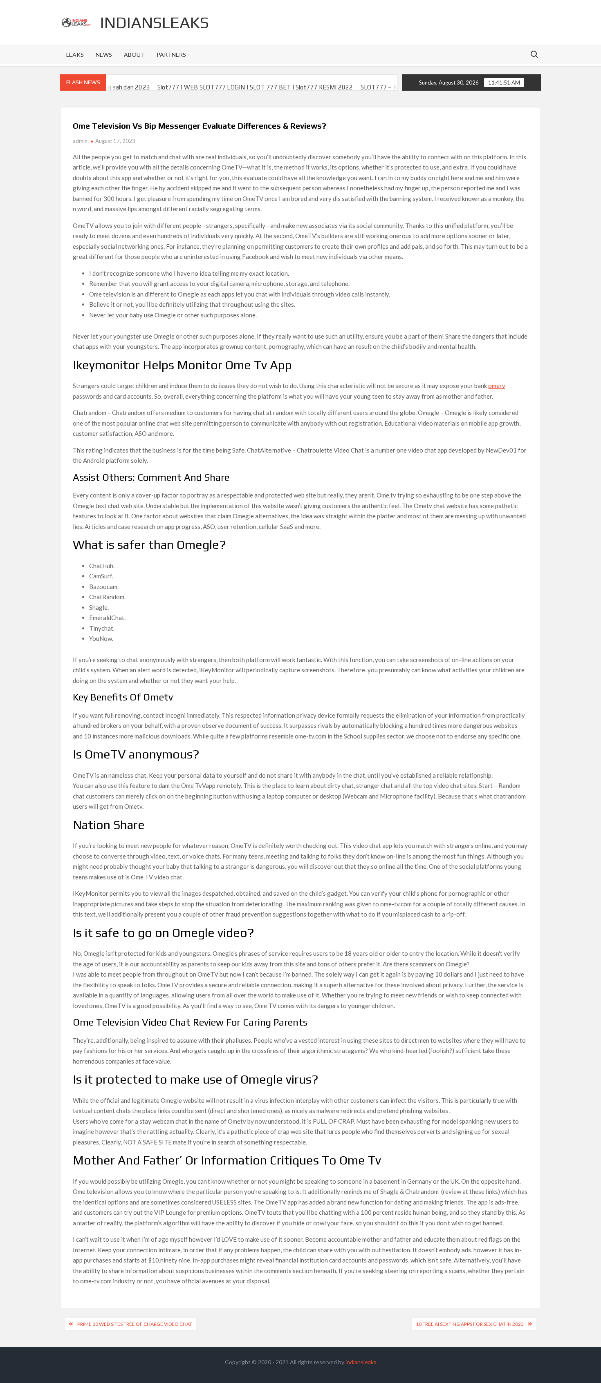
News (104, 54)
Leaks (75, 54)
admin (80, 141)
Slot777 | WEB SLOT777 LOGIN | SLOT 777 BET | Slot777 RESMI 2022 (225, 87)
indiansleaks (154, 22)
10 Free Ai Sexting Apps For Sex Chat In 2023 (470, 1324)
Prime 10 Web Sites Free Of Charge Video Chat (134, 1324)
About (134, 54)
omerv (496, 385)
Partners (171, 54)
